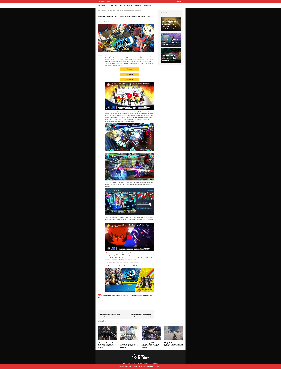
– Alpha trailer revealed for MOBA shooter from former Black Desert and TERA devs (129, 345)
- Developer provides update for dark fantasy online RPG (110, 315)
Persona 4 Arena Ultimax (136, 295)
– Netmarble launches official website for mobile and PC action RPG (150, 345)
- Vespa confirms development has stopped (141, 315)
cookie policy (150, 366)
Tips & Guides (147, 5)
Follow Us (179, 1)
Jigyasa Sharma (166, 28)
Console (118, 295)
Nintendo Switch (124, 295)
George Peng (165, 44)
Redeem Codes (137, 5)
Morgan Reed (165, 60)
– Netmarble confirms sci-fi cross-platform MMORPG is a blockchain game (173, 344)
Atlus (113, 295)
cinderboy (100, 21)
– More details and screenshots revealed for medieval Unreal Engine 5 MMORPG (107, 345)
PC (129, 295)
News (116, 5)
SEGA (151, 295)
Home (111, 5)
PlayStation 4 (146, 295)
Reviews (122, 5)
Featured (129, 5)
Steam (99, 297)
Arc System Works (107, 295)
